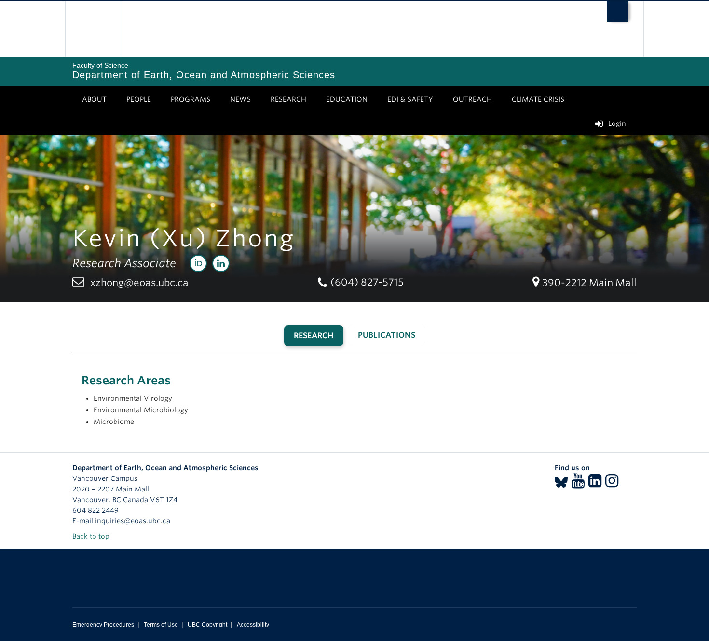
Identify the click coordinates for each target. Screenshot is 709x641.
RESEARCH (288, 99)
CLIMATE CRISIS (538, 99)
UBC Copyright (207, 624)
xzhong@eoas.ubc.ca (139, 282)
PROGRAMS (190, 99)
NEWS (240, 99)
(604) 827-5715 (367, 282)
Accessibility (253, 624)
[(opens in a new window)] (198, 263)
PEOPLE (138, 99)
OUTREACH (472, 99)
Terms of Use (161, 624)
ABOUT (94, 99)
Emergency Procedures (103, 624)
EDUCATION (347, 99)
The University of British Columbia (93, 29)
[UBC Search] (617, 11)
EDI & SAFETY (410, 99)
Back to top (91, 536)
